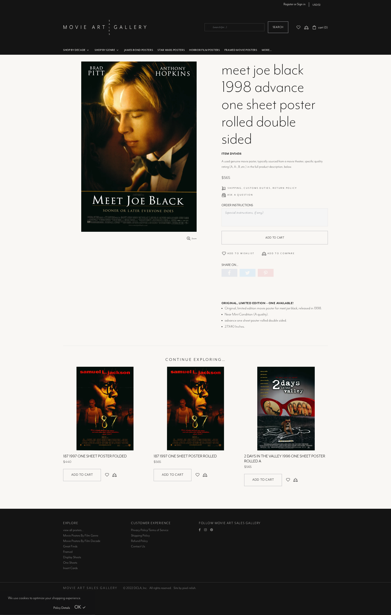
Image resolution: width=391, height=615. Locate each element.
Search (278, 27)
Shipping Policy (140, 535)
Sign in (301, 4)
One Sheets (70, 563)
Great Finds (70, 546)
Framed (67, 552)
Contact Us (138, 546)
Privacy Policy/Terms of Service (149, 530)
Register (288, 4)
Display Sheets (72, 557)
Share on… (230, 265)
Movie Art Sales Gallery (105, 27)
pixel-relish (189, 588)
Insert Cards (70, 568)
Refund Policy (139, 541)
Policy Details (61, 608)
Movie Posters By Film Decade (81, 541)
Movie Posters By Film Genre (80, 535)
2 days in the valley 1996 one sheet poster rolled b (134, 459)
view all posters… (73, 530)
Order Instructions (237, 205)
